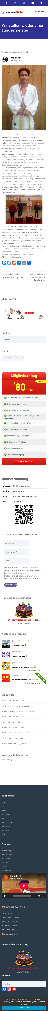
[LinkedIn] (24, 3)
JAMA (4, 810)
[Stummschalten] (39, 896)
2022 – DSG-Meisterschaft (13, 701)
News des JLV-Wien (14, 907)
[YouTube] (32, 3)
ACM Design (7, 850)
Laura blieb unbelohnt (11, 917)
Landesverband (15, 52)
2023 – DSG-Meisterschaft (13, 727)
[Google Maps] (41, 3)
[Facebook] (6, 3)
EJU (3, 802)
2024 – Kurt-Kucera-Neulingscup (16, 706)
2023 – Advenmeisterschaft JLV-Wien (18, 711)
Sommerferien (18, 646)
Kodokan (5, 830)
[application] (24, 885)
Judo (6, 52)
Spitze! (41, 381)
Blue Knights (7, 854)
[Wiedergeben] (5, 896)
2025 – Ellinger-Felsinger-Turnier (16, 743)
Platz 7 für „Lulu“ (8, 913)
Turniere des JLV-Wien (11, 722)
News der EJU (11, 934)
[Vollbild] (43, 896)
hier (24, 254)
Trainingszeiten (24, 462)
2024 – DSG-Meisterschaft (13, 717)
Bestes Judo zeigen (10, 921)
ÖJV (3, 834)
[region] (24, 313)
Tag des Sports (18, 657)
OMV (4, 866)
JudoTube (6, 826)
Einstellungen (24, 1008)
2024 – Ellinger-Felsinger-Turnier (16, 733)
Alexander (16, 58)
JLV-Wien (6, 814)
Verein (26, 52)
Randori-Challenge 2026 (22, 667)
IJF (3, 806)
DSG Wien (6, 862)
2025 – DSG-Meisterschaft (13, 738)
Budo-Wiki (6, 858)
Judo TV (5, 818)
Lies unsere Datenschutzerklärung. (22, 578)
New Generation (9, 929)
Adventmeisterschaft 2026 (23, 680)
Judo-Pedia (7, 822)
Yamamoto (6, 870)
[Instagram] (15, 3)
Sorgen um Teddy (9, 925)
